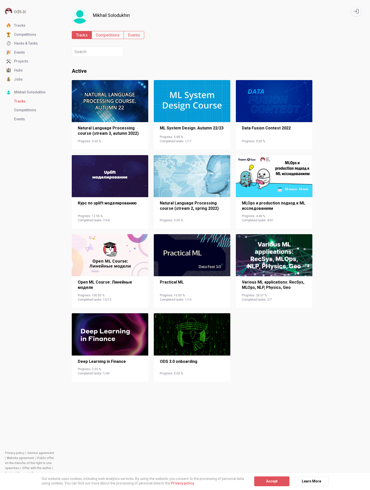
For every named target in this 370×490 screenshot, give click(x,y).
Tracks (19, 25)
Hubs (18, 70)
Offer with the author (36, 468)
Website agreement (20, 458)
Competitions (25, 34)
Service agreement (40, 453)
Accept (272, 481)
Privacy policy (14, 453)
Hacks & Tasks (26, 43)
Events (19, 52)
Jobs (18, 79)
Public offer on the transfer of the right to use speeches (29, 463)
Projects (21, 61)
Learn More (311, 481)
